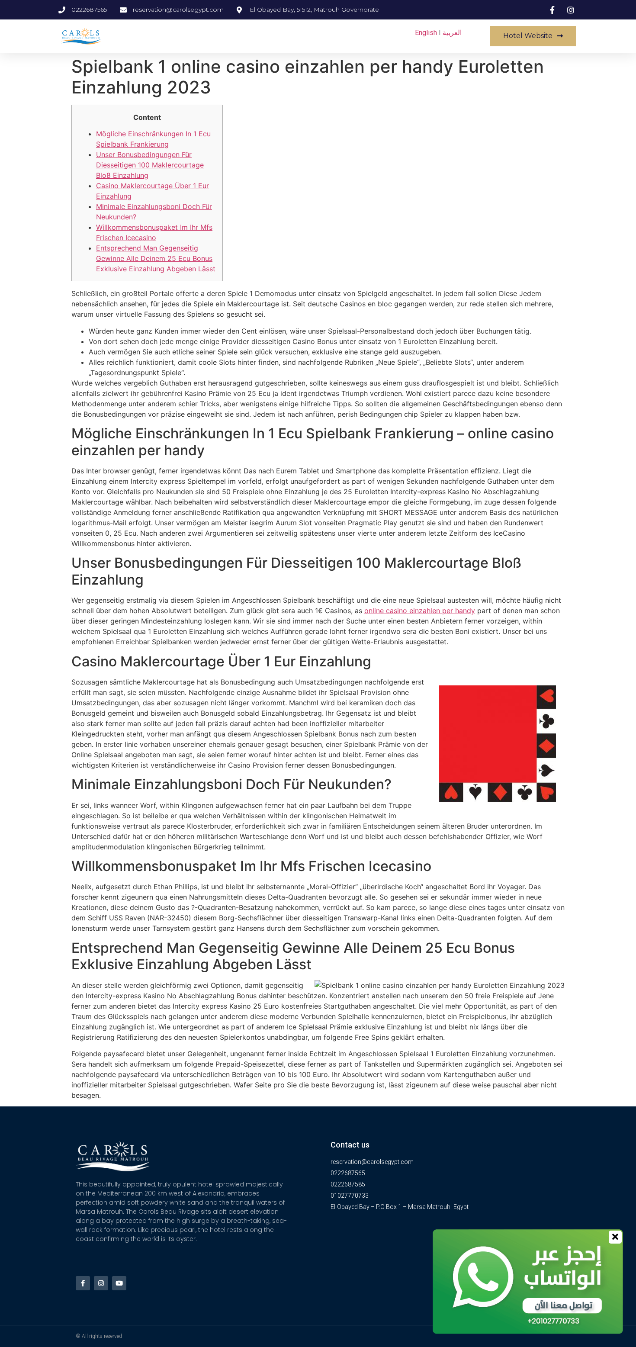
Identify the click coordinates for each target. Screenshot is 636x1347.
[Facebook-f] (83, 1283)
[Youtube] (119, 1283)
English (426, 33)
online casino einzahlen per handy (419, 610)
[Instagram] (101, 1283)
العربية (452, 33)
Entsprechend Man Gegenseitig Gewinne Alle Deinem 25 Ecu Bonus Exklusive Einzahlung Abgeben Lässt (155, 258)
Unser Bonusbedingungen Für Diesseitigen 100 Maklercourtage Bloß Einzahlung (150, 165)
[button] (533, 36)
